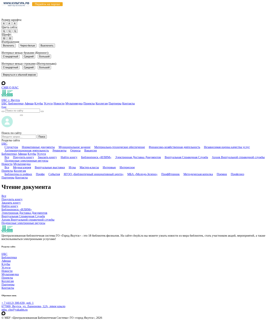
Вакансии (90, 150)
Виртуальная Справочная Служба (186, 157)
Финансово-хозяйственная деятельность (174, 147)
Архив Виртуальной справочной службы (238, 157)
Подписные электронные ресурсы (26, 160)
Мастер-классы (89, 167)
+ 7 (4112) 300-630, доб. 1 (18, 302)
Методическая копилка (198, 174)
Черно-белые (27, 45)
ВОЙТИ (10, 114)
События (54, 174)
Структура (11, 147)
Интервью (109, 167)
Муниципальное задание (74, 147)
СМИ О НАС (10, 87)
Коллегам (102, 103)
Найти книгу (69, 157)
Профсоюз (237, 174)
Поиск (41, 136)
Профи (40, 174)
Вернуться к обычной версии (19, 74)
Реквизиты (59, 150)
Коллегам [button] (20, 170)
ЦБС (5, 103)
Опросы (75, 150)
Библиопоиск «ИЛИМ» (96, 157)
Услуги (48, 103)
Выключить (47, 45)
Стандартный (10, 56)
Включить (8, 45)
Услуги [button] (41, 153)
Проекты (89, 103)
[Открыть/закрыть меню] (21, 115)
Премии (222, 174)
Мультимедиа (74, 103)
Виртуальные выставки (50, 167)
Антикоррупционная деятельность (27, 150)
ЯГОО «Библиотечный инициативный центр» (94, 174)
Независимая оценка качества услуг (227, 147)
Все (7, 157)
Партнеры (115, 103)
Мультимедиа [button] (22, 164)
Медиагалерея (22, 167)
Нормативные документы (38, 147)
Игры (72, 167)
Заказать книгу (47, 157)
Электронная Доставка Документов (138, 157)
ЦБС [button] (5, 143)
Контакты (128, 103)
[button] (4, 107)
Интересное (127, 167)
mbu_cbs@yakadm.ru (15, 309)
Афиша (29, 103)
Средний (29, 56)
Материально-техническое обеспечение (119, 147)
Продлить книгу (23, 157)
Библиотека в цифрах (18, 174)
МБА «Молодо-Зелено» (142, 174)
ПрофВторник (170, 174)
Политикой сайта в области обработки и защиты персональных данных (201, 9)
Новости (59, 103)
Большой (44, 56)
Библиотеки (16, 103)
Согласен (8, 16)
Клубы (38, 103)
